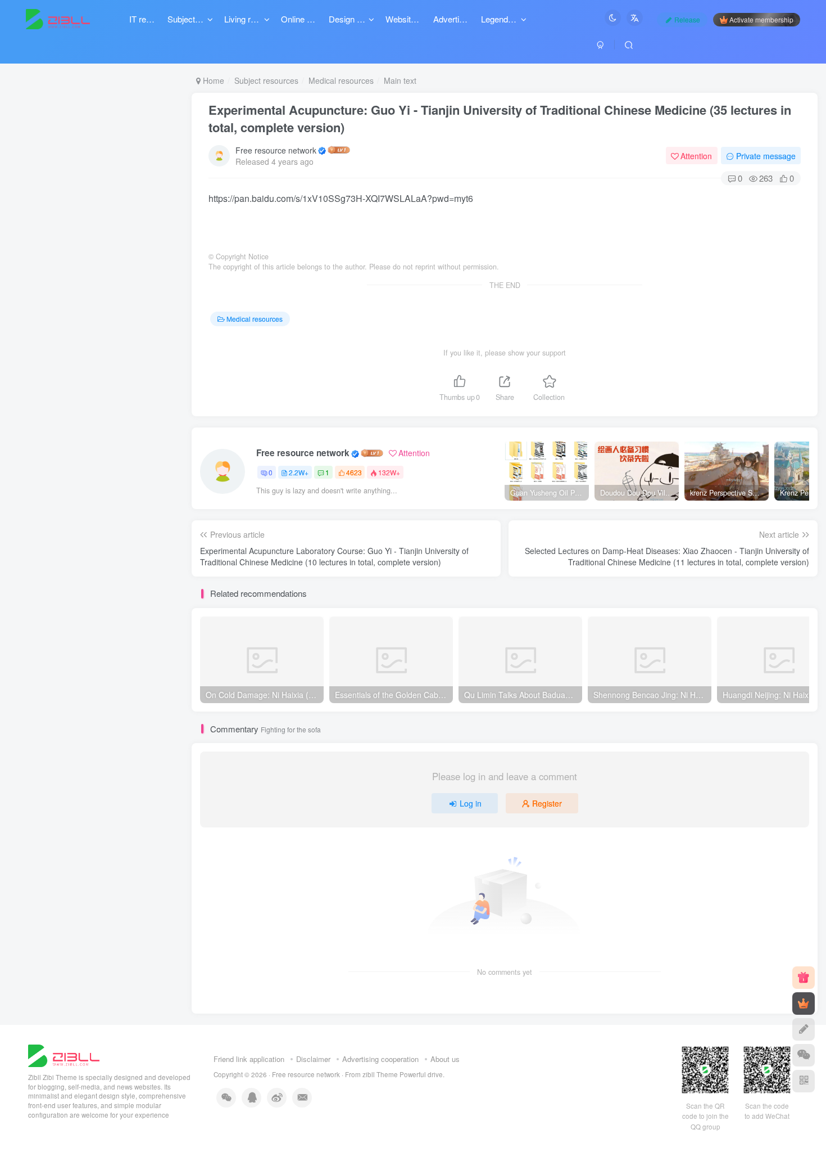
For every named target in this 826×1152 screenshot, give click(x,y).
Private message (766, 155)
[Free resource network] (63, 1054)
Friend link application (249, 1059)
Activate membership (761, 19)
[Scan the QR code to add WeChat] (803, 1055)
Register (547, 803)
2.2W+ (298, 472)
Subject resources (266, 80)
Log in (471, 803)
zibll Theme (381, 1074)
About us (445, 1059)
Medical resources (341, 80)
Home (212, 80)
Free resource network (275, 150)
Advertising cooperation (380, 1059)
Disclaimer (313, 1059)
